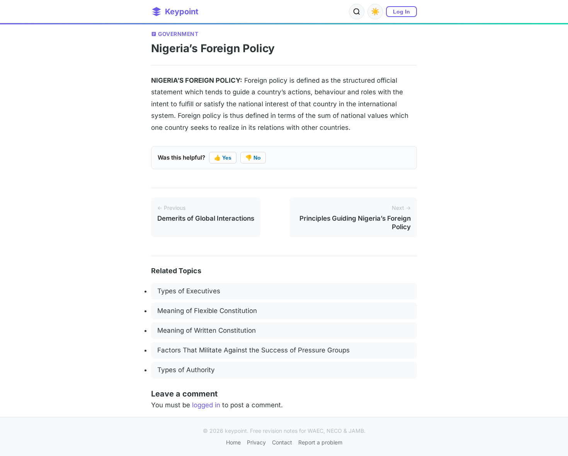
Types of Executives (188, 291)
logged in (206, 405)
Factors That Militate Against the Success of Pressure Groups (253, 350)
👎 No (253, 158)
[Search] (356, 11)
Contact (282, 442)
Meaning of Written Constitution (206, 330)
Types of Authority (186, 370)
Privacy (256, 442)
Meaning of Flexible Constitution (207, 311)
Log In (401, 12)
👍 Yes (222, 158)
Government (178, 34)
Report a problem (320, 442)
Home (233, 442)
